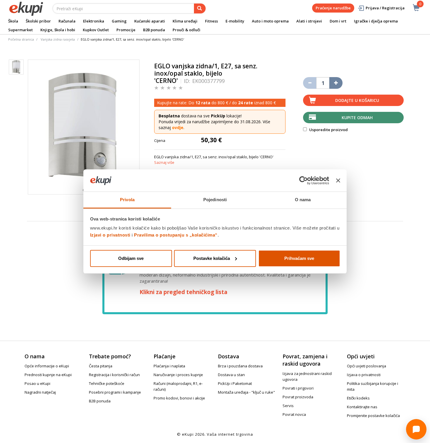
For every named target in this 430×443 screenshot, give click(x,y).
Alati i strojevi (309, 21)
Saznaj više (164, 162)
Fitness (211, 21)
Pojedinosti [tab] (215, 199)
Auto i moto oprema (270, 21)
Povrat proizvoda (298, 396)
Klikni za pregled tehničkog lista (183, 292)
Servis (288, 405)
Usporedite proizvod (328, 129)
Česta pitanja (100, 366)
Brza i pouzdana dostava (240, 366)
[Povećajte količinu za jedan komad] (336, 83)
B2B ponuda (154, 29)
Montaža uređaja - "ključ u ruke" (246, 392)
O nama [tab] (303, 199)
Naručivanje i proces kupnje (178, 374)
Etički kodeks (358, 398)
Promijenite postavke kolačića (373, 415)
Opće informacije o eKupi (47, 366)
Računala (67, 21)
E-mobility (235, 21)
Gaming (119, 21)
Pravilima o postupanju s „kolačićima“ (176, 234)
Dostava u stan (231, 374)
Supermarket (20, 29)
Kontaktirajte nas (362, 406)
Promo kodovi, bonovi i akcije (179, 398)
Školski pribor (38, 21)
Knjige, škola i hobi (57, 29)
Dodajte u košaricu (357, 100)
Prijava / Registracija (385, 8)
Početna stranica (21, 39)
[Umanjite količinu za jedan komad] (309, 83)
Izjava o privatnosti (364, 374)
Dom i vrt (338, 21)
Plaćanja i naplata (169, 366)
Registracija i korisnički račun (114, 374)
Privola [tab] (127, 199)
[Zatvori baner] (338, 180)
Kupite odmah (357, 117)
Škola (13, 21)
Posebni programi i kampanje (115, 392)
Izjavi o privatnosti (110, 234)
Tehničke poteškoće (106, 383)
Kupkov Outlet (96, 29)
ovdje (177, 127)
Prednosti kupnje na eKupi (48, 374)
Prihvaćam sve (299, 258)
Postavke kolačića (211, 258)
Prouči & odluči (186, 29)
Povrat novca (294, 414)
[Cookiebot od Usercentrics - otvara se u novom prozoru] (303, 180)
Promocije (125, 29)
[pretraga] (200, 8)
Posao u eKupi (37, 383)
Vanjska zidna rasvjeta (58, 39)
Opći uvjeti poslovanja (366, 366)
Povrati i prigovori (298, 388)
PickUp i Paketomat (235, 383)
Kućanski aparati (149, 21)
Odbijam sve (131, 258)
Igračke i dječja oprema (376, 21)
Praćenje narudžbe (333, 8)
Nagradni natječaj (40, 392)
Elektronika (93, 21)
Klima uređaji (185, 21)
